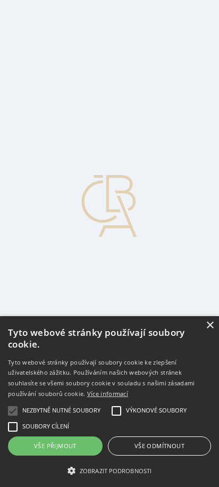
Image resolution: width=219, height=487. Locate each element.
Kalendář (41, 70)
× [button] (210, 325)
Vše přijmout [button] (55, 446)
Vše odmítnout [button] (159, 446)
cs (12, 90)
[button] (109, 470)
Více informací (107, 394)
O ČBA (39, 41)
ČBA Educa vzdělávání (65, 32)
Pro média (43, 60)
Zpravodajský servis (59, 13)
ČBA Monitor (49, 22)
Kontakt (39, 51)
